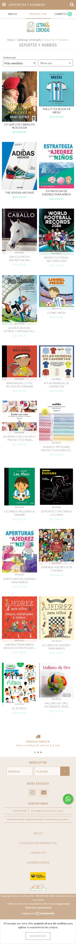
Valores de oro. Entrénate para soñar (56, 705)
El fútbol (19, 708)
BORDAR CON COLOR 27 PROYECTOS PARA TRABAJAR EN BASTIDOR (19, 438)
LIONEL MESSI (57, 312)
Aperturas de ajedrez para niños (19, 580)
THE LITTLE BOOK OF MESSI (56, 110)
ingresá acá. (64, 903)
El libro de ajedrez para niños (56, 646)
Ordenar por (9, 57)
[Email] (43, 792)
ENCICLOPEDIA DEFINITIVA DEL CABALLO (19, 258)
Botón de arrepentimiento (39, 907)
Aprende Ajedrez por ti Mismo (56, 569)
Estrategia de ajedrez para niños (56, 192)
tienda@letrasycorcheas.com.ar (47, 810)
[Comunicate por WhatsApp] (68, 799)
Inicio (10, 39)
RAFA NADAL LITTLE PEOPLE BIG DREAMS (19, 384)
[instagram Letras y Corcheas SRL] (32, 792)
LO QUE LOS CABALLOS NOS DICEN (19, 126)
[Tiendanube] (38, 914)
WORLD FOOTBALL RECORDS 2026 (56, 259)
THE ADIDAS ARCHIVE (19, 192)
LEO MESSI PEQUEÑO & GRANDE (19, 513)
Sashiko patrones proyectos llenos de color (56, 448)
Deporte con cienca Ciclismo (56, 513)
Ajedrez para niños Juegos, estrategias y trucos (19, 646)
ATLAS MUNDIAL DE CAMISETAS (56, 384)
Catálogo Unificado (29, 39)
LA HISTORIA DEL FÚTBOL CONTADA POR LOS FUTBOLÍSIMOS (19, 329)
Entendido (38, 936)
